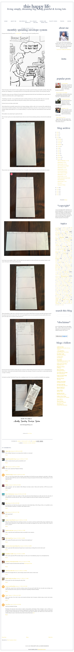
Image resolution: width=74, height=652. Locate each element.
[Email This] (37, 441)
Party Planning (66, 280)
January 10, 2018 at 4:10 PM (24, 561)
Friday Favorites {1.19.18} (62, 169)
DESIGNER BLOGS (42, 649)
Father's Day (57, 257)
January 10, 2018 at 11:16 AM (21, 520)
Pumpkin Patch (70, 284)
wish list (71, 303)
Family (64, 253)
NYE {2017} (60, 183)
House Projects (67, 265)
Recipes (36, 22)
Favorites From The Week (61, 355)
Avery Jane (43, 21)
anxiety (70, 230)
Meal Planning (69, 273)
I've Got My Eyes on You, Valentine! (63, 397)
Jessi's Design (30, 433)
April (59, 153)
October (59, 142)
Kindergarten (69, 269)
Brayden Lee (23, 21)
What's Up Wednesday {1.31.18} (63, 160)
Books (56, 237)
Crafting (64, 246)
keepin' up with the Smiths (62, 375)
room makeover (59, 286)
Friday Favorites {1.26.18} (62, 164)
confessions (57, 245)
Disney (56, 249)
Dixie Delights (59, 359)
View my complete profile (64, 49)
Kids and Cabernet (60, 378)
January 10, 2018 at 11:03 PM (21, 570)
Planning (66, 281)
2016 (58, 189)
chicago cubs (62, 240)
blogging (60, 235)
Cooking (68, 245)
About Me (13, 21)
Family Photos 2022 (60, 364)
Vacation (68, 297)
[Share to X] (39, 441)
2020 (58, 134)
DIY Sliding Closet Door (61, 370)
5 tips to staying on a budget (62, 172)
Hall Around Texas (9, 538)
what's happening (63, 302)
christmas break (64, 241)
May (59, 151)
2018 (58, 137)
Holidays (57, 265)
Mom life (57, 276)
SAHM (67, 286)
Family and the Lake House (11, 578)
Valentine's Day (58, 298)
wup (57, 304)
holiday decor (61, 263)
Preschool (68, 282)
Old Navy (58, 280)
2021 (58, 132)
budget (25, 442)
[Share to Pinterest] (42, 441)
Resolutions (70, 285)
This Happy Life (37, 6)
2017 (58, 187)
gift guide (67, 258)
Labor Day (62, 270)
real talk (58, 285)
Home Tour (44, 22)
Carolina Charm (60, 356)
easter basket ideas (58, 250)
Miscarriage (70, 274)
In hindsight (59, 367)
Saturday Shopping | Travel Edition (63, 352)
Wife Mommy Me (60, 404)
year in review (61, 304)
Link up (66, 272)
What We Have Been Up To (61, 394)
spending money (66, 289)
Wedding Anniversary (67, 298)
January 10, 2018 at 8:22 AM (15, 485)
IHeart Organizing (60, 369)
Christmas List (67, 242)
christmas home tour (60, 242)
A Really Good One (60, 376)
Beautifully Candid (9, 553)
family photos (64, 254)
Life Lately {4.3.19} (64, 108)
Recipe (61, 285)
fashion (69, 256)
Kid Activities (57, 267)
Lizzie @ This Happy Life (24, 441)
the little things (63, 294)
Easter (70, 249)
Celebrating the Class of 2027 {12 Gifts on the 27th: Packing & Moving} (63, 361)
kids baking (64, 269)
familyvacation (65, 256)
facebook (70, 252)
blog (67, 234)
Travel (62, 21)
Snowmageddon (58, 289)
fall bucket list (60, 253)
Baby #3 (63, 233)
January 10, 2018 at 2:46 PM (26, 546)
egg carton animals (64, 83)
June (59, 150)
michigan (62, 274)
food (66, 257)
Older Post (50, 637)
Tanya (6, 595)
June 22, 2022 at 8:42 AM (16, 604)
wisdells (67, 303)
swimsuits (60, 293)
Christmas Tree (58, 244)
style (63, 291)
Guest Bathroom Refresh (61, 382)
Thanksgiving (57, 294)
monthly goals (57, 277)
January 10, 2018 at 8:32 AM (20, 494)
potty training (59, 282)
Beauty (60, 234)
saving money (18, 33)
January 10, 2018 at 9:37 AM (13, 512)
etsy (66, 252)
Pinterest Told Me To (61, 387)
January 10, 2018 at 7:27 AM (22, 459)
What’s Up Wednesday (61, 388)
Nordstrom (67, 278)
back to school (68, 233)
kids (60, 269)
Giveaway (66, 259)
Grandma (60, 261)
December (59, 139)
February (59, 157)
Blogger (65, 199)
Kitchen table (57, 270)
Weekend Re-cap (65, 299)
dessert (67, 247)
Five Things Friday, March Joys (62, 385)
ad (61, 230)
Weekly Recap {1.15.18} (62, 174)
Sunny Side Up (60, 399)
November (60, 141)
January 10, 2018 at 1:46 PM (19, 538)
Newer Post (4, 637)
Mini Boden (66, 274)
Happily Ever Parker (61, 366)
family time (69, 254)
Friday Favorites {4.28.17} (60, 117)
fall (56, 253)
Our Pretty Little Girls (10, 570)
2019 (58, 135)
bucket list (62, 238)
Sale (70, 286)
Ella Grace (33, 21)
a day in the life (63, 229)
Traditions (67, 295)
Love (56, 273)
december (63, 247)
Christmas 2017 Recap (61, 184)
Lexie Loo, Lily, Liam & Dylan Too (12, 546)
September (60, 144)
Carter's (58, 240)
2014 (58, 192)
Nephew (60, 278)
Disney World (61, 249)
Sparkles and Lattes (9, 530)
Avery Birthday (57, 233)
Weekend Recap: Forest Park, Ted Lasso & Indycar (63, 348)
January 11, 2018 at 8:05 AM (21, 586)
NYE (71, 278)
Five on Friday (59, 357)
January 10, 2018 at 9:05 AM (13, 503)
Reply (6, 455)
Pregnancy (63, 282)
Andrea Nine (8, 451)
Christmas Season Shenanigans (62, 405)
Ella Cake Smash (62, 252)
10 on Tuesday (57, 227)
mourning (68, 277)
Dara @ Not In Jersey (9, 494)
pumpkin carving (64, 284)
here (34, 612)
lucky (59, 273)
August (59, 146)
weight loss (65, 300)
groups (68, 261)
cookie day (63, 245)
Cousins (60, 246)
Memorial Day (57, 274)
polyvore (71, 281)
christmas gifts (69, 241)
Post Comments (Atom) (11, 640)
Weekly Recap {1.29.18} (62, 162)
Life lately (60, 272)
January (59, 159)
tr (63, 295)
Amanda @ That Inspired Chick (11, 561)
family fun (59, 254)
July (58, 148)
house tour (63, 266)
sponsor (57, 290)
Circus (64, 244)
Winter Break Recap (61, 179)
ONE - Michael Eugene (61, 373)
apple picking (57, 231)
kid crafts (64, 267)
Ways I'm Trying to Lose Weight (61, 92)
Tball (70, 293)
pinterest (59, 281)
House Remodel (57, 266)
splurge (71, 289)
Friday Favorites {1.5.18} (62, 181)
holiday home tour (68, 263)
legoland (67, 270)
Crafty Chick (53, 21)
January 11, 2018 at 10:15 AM (15, 595)
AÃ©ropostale (70, 229)
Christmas (68, 240)
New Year (64, 278)
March (59, 155)
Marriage (62, 273)
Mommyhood (65, 276)
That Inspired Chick (28, 563)
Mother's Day (63, 277)
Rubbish (63, 286)
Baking (56, 234)
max (65, 273)
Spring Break (65, 290)
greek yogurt (64, 261)
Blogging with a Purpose (67, 235)
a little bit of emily (9, 474)
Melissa (7, 485)
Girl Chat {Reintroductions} (62, 171)
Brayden (61, 237)
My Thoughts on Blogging (61, 402)
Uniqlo (65, 297)
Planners (63, 281)
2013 (58, 194)
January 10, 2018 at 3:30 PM (19, 553)
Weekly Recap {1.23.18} (62, 167)
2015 (58, 191)
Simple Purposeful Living (10, 459)
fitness (63, 257)
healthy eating (66, 262)
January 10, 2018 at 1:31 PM (19, 530)
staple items (60, 291)
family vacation (58, 256)
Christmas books (57, 241)
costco (56, 246)
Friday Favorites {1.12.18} (62, 176)
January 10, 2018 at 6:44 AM (16, 451)
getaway (63, 258)
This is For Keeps (60, 401)
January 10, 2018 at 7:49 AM (14, 466)
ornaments (61, 280)
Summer (66, 291)
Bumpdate (70, 238)
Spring (61, 290)
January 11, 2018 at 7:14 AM (22, 578)
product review (57, 284)
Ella (65, 251)
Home (6, 21)
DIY (66, 249)
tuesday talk (61, 297)
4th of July (66, 227)
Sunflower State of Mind (61, 396)
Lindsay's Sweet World (10, 520)
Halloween (60, 262)
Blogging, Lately (60, 391)
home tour (61, 265)
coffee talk (69, 244)
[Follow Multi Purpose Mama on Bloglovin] (61, 336)
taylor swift (65, 293)
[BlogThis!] (38, 441)
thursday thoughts (69, 294)
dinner (70, 247)
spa (62, 289)
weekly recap (58, 301)
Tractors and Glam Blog (10, 586)
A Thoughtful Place (60, 351)
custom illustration (58, 247)
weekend (56, 299)
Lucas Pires (7, 604)
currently (69, 246)
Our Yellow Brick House (65, 99)
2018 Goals (59, 379)
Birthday (64, 234)
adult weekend (65, 230)
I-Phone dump (68, 266)
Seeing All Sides (60, 390)
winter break (63, 303)
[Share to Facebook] (41, 441)
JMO (6, 466)
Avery (66, 232)
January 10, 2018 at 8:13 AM (19, 474)
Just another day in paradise (62, 372)
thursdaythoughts (59, 295)
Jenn (6, 503)
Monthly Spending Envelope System (64, 177)
